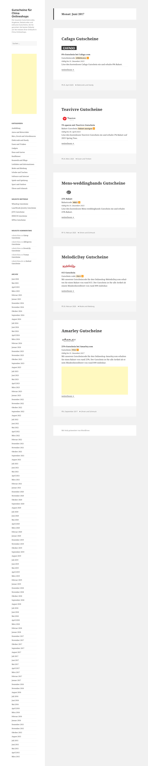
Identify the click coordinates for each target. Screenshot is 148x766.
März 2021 (16, 480)
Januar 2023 (16, 395)
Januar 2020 (16, 536)
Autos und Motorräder (20, 132)
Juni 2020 (15, 516)
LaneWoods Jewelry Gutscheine (24, 208)
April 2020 (16, 524)
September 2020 (18, 504)
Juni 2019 (15, 564)
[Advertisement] (24, 84)
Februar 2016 (17, 716)
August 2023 (16, 367)
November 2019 (18, 544)
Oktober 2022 (17, 407)
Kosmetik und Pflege (19, 160)
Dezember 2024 (18, 303)
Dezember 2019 (18, 540)
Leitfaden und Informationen (23, 164)
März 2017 (16, 672)
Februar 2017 (17, 676)
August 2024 (16, 319)
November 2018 (18, 592)
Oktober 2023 (17, 359)
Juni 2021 (15, 468)
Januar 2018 (16, 632)
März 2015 (16, 756)
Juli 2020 (15, 512)
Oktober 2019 (17, 548)
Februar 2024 (17, 343)
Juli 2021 (15, 464)
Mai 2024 (15, 331)
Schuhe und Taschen (19, 172)
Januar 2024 (16, 347)
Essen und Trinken (19, 144)
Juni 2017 (15, 660)
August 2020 (16, 508)
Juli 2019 (15, 560)
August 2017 (16, 652)
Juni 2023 (15, 375)
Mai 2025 (15, 283)
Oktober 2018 (17, 596)
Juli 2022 (15, 419)
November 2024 (18, 307)
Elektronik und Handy (20, 140)
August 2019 (16, 556)
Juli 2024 (15, 323)
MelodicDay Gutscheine (85, 257)
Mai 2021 (15, 472)
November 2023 (18, 355)
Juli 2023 (15, 371)
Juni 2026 (15, 279)
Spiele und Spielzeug (20, 180)
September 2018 (18, 600)
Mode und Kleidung (19, 168)
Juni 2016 (15, 700)
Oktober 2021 (17, 452)
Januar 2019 (16, 584)
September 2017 (18, 648)
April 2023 (16, 383)
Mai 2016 (15, 704)
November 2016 (18, 688)
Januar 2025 (16, 299)
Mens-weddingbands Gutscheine (93, 183)
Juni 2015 (15, 744)
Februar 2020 (17, 532)
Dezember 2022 (18, 399)
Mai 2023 (15, 379)
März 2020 (16, 528)
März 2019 (16, 576)
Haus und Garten (18, 152)
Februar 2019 (17, 580)
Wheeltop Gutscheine (20, 204)
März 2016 (16, 712)
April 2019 (16, 572)
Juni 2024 (15, 327)
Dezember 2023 (18, 351)
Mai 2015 (15, 748)
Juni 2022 (15, 423)
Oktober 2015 (17, 732)
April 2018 (16, 620)
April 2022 (16, 431)
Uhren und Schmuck (19, 188)
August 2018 (16, 604)
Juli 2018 (15, 608)
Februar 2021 (17, 484)
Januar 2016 (16, 720)
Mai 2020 (15, 520)
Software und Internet (20, 176)
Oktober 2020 (17, 500)
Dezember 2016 (18, 684)
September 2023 (18, 363)
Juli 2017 (15, 656)
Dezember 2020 (18, 492)
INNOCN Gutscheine (19, 216)
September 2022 (18, 411)
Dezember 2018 (18, 588)
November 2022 (18, 403)
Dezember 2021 (18, 443)
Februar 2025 (17, 295)
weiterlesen (68, 69)
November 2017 (18, 640)
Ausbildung (16, 128)
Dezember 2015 (18, 724)
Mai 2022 (15, 427)
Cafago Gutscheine (80, 38)
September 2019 (18, 552)
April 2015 (16, 752)
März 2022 (16, 435)
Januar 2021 (16, 488)
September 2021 (18, 456)
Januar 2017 (16, 680)
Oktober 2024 (17, 311)
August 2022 (16, 415)
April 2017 (16, 668)
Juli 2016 (15, 696)
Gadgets (15, 148)
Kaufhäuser (16, 156)
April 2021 (16, 476)
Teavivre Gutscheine (82, 109)
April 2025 (16, 287)
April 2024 (16, 335)
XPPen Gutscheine (19, 220)
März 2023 (16, 387)
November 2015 (18, 728)
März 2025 (16, 291)
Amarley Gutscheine (82, 330)
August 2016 (16, 692)
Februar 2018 (17, 628)
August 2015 (16, 736)
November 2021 (18, 447)
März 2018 (16, 624)
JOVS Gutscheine (18, 212)
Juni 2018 (15, 612)
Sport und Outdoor (19, 184)
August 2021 (16, 460)
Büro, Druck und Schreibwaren (24, 136)
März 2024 (16, 339)
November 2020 (18, 496)
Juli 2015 (15, 740)
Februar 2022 (17, 439)
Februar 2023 (17, 391)
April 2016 (16, 708)
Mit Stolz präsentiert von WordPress (76, 430)
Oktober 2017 (17, 644)
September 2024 (18, 315)
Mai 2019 (15, 568)
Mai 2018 (15, 616)
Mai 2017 (15, 664)
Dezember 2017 (18, 636)
